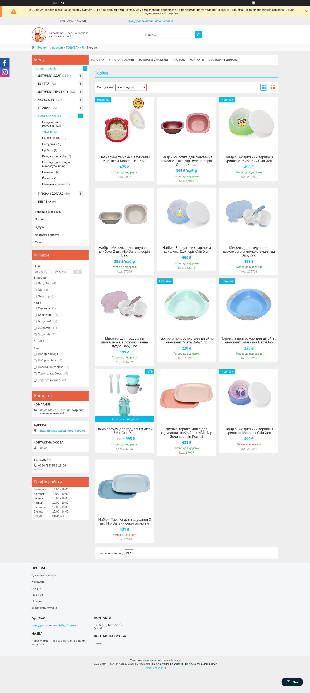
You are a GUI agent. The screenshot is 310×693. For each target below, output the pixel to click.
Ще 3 (41, 340)
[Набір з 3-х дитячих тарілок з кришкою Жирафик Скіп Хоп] (248, 123)
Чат (295, 682)
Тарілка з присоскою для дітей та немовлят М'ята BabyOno (186, 340)
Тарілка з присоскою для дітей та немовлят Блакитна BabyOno (248, 340)
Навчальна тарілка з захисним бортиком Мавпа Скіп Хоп (124, 159)
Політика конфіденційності (201, 664)
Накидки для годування (50, 124)
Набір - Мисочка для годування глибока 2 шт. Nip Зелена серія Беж (124, 251)
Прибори (47, 150)
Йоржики (47, 178)
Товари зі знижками (48, 211)
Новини (37, 601)
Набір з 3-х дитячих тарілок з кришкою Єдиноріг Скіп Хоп (186, 250)
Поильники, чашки (53, 184)
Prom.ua (175, 660)
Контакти (197, 59)
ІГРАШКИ (44, 107)
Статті (39, 242)
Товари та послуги (50, 47)
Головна (97, 59)
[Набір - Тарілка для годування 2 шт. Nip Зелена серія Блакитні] (124, 486)
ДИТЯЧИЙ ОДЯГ (49, 75)
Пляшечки (48, 172)
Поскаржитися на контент (167, 664)
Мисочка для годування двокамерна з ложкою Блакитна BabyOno (249, 251)
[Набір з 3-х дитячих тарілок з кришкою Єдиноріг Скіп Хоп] (186, 214)
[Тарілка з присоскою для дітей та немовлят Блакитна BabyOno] (248, 304)
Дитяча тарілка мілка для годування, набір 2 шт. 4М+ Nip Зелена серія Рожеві (186, 433)
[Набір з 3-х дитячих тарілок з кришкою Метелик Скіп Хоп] (248, 395)
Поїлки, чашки (51, 138)
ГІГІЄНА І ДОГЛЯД (50, 193)
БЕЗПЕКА (44, 201)
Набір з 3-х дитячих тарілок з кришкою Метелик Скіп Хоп (249, 431)
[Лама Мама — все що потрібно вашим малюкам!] (39, 34)
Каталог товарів (121, 59)
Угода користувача (44, 607)
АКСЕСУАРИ (46, 99)
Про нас (179, 59)
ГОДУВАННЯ (75, 47)
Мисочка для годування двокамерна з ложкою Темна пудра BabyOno (124, 342)
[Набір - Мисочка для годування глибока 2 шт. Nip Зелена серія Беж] (124, 214)
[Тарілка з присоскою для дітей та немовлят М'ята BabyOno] (186, 304)
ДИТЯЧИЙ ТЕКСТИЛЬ (53, 91)
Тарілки (47, 131)
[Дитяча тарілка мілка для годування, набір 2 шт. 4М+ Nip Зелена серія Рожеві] (186, 395)
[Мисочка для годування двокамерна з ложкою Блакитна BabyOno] (248, 214)
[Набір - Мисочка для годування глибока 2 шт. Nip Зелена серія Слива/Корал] (186, 123)
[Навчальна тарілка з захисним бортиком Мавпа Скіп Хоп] (124, 123)
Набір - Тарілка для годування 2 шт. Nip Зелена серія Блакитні (124, 521)
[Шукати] (198, 34)
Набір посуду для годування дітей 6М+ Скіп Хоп (124, 431)
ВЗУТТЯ (43, 83)
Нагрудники (49, 144)
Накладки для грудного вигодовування (57, 164)
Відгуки (39, 227)
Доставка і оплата (223, 59)
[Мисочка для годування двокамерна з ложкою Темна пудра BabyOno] (124, 304)
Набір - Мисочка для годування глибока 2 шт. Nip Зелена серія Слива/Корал (186, 161)
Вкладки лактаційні (54, 156)
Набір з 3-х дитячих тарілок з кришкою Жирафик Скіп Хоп (249, 159)
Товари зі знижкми (153, 59)
